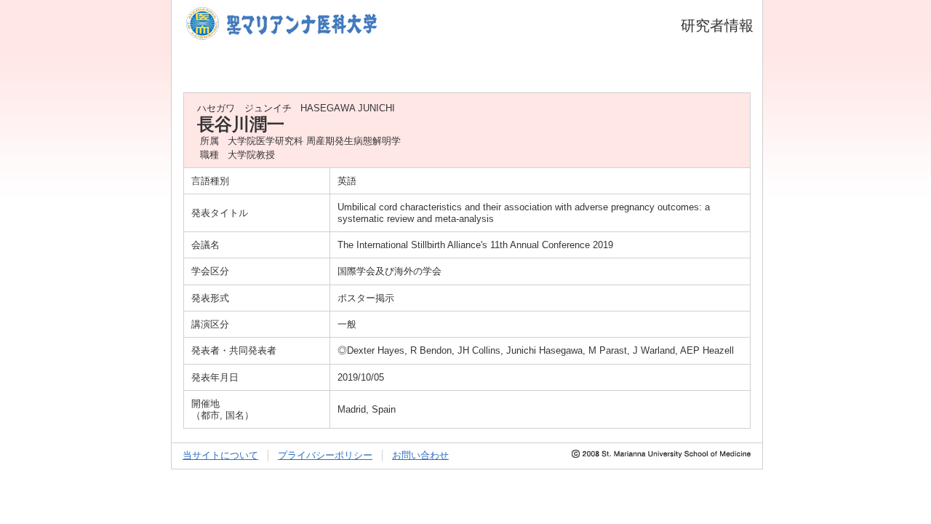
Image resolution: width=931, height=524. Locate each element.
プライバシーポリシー (325, 455)
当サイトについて (220, 455)
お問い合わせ (420, 455)
